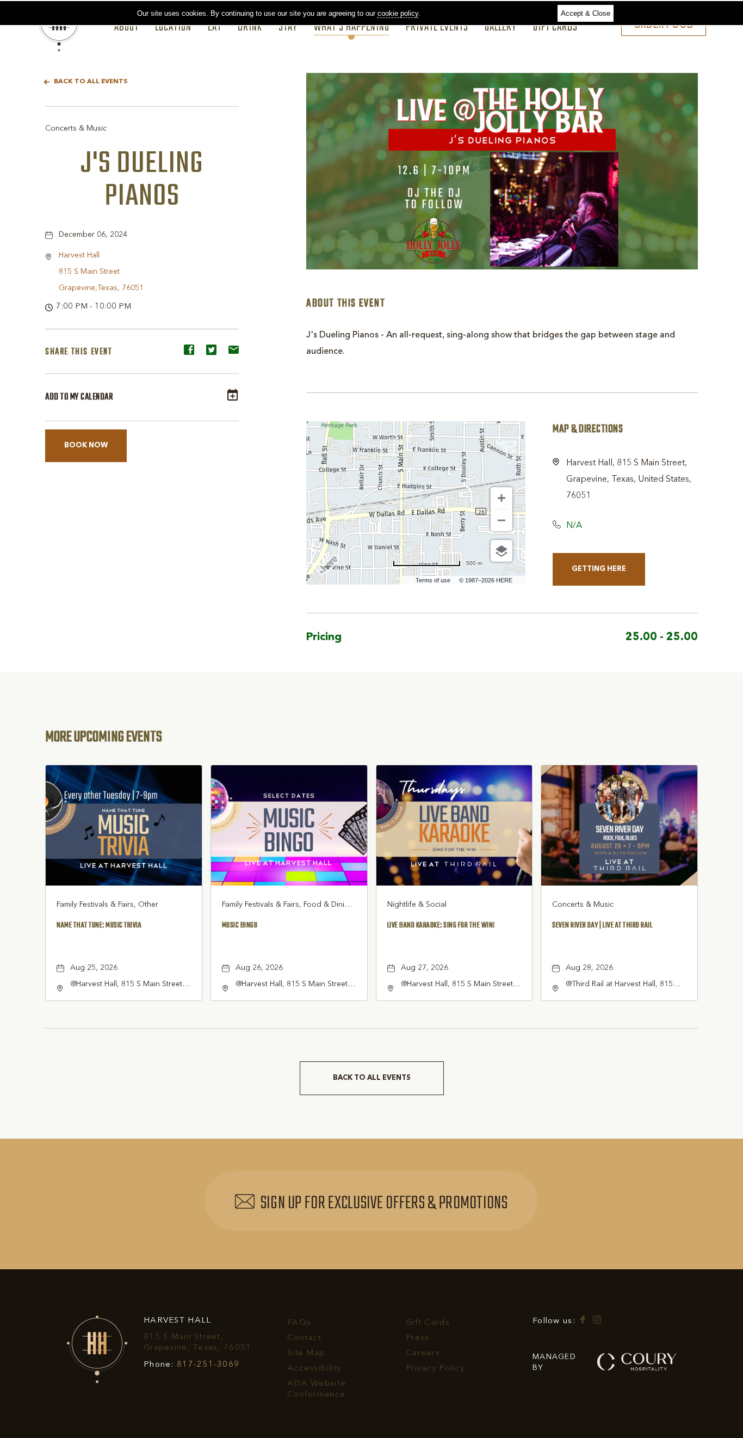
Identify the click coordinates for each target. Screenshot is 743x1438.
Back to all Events (90, 81)
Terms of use (433, 580)
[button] (101, 271)
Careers (423, 1353)
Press (417, 1338)
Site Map (306, 1353)
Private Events (437, 27)
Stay (288, 27)
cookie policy (397, 13)
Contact (304, 1338)
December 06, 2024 (93, 234)
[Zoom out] (501, 520)
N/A (574, 525)
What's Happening (351, 27)
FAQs (299, 1323)
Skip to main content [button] (45, 8)
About (126, 27)
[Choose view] (501, 551)
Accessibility (314, 1369)
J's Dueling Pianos (142, 180)
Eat (214, 27)
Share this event (79, 352)
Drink (250, 27)
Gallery (501, 27)
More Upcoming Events (103, 737)
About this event (346, 304)
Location (173, 27)
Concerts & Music (76, 128)
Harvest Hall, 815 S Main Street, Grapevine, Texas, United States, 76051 (628, 479)
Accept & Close (585, 13)
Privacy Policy (435, 1369)
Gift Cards (555, 27)
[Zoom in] (501, 498)
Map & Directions (588, 429)
